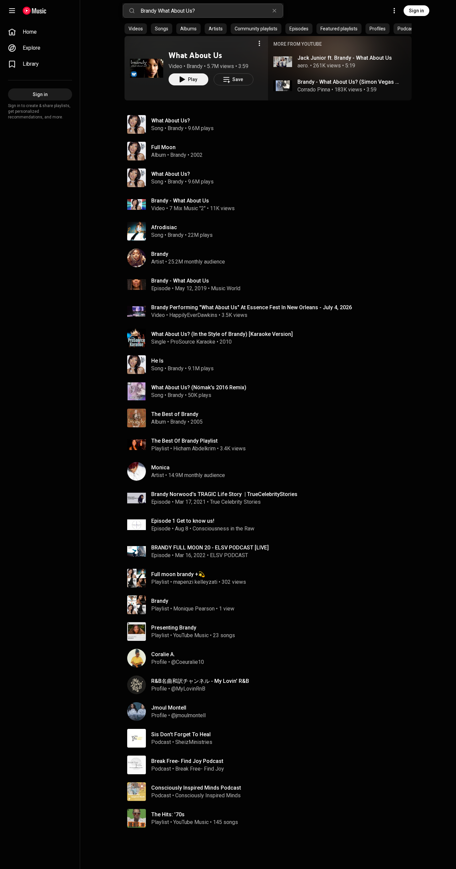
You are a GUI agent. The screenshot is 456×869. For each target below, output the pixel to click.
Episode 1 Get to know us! (182, 521)
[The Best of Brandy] (271, 418)
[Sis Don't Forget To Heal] (271, 738)
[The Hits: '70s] (271, 818)
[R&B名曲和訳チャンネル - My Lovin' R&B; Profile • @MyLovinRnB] (271, 685)
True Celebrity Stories (235, 502)
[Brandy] (271, 258)
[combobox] (212, 10)
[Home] (34, 11)
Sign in (416, 10)
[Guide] (12, 11)
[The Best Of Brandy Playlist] (271, 444)
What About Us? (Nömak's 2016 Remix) (198, 387)
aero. (303, 65)
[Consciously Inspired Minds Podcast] (271, 791)
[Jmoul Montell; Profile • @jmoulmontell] (271, 711)
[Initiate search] (132, 10)
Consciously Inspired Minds (208, 795)
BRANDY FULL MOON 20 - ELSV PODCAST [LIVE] (210, 547)
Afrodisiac (164, 227)
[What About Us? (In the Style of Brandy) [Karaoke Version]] (271, 338)
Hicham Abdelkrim (194, 448)
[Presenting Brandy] (271, 631)
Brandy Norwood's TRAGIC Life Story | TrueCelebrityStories (224, 494)
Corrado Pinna (313, 89)
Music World (225, 288)
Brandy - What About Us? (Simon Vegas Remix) (349, 82)
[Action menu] (259, 43)
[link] (40, 32)
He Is (157, 361)
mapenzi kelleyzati (195, 582)
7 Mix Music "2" (187, 208)
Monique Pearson (194, 608)
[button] (146, 68)
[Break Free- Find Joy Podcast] (271, 765)
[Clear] (274, 10)
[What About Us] (146, 68)
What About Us (195, 55)
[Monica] (271, 471)
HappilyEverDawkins (193, 315)
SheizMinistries (193, 742)
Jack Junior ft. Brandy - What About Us (344, 58)
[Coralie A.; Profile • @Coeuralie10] (271, 658)
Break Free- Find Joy (199, 769)
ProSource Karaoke (192, 342)
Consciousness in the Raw (223, 528)
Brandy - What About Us (180, 200)
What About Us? (170, 120)
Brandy (195, 66)
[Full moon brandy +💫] (271, 578)
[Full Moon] (271, 151)
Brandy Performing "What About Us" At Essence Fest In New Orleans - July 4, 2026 (251, 307)
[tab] (136, 28)
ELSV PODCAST (229, 555)
